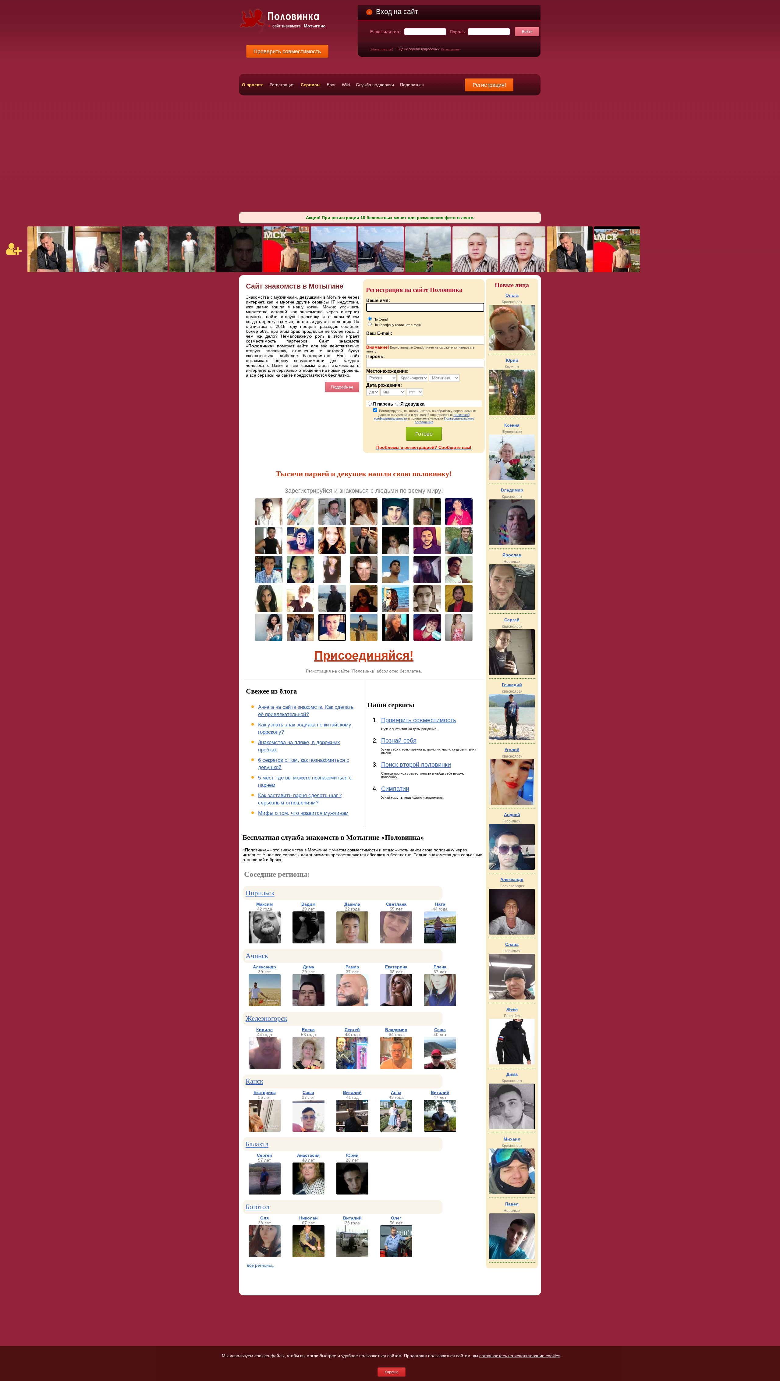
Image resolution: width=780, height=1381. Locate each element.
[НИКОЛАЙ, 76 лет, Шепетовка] (145, 270)
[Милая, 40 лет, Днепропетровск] (97, 270)
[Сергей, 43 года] (352, 1067)
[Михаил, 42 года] (512, 1192)
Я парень (383, 403)
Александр (264, 966)
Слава (512, 944)
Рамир (352, 966)
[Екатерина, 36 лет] (265, 1130)
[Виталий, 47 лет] (440, 1130)
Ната (440, 904)
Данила (352, 904)
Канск (254, 1081)
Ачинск (257, 956)
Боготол (257, 1207)
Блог (331, 84)
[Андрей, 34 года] (512, 868)
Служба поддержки (375, 84)
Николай (308, 1218)
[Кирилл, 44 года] (265, 1067)
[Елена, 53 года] (308, 1067)
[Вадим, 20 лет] (308, 941)
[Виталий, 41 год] (352, 1130)
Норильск (260, 893)
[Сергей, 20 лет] (512, 673)
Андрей (512, 814)
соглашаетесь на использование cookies (519, 1355)
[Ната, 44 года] (440, 941)
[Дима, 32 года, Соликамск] (286, 270)
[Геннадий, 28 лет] (512, 738)
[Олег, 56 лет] (396, 1255)
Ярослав (511, 554)
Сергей (352, 1029)
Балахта (257, 1144)
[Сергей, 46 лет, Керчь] (239, 270)
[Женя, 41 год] (512, 1062)
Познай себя (399, 740)
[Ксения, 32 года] (512, 478)
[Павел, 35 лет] (512, 1257)
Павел (512, 1204)
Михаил (512, 1139)
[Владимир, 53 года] (512, 543)
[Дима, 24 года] (512, 1127)
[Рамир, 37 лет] (352, 1004)
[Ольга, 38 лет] (512, 348)
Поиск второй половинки (416, 764)
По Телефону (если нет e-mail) (397, 325)
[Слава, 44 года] (512, 998)
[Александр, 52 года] (512, 933)
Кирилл (264, 1029)
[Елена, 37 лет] (440, 1004)
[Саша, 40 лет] (440, 1067)
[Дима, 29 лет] (308, 1004)
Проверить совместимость (418, 720)
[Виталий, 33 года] (352, 1255)
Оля (264, 1218)
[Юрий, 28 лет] (352, 1193)
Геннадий (512, 684)
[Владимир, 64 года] (396, 1067)
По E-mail (380, 319)
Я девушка (412, 403)
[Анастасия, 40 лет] (308, 1193)
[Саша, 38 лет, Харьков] (428, 270)
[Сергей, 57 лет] (265, 1193)
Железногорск (266, 1018)
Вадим (308, 904)
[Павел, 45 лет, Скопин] (50, 270)
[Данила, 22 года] (352, 941)
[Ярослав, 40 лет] (512, 608)
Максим (264, 904)
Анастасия (308, 1155)
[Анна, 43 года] (396, 1130)
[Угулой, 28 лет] (512, 803)
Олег (396, 1218)
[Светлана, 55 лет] (396, 941)
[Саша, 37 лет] (308, 1130)
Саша (440, 1029)
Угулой (512, 749)
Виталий (352, 1092)
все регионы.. (260, 1265)
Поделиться (412, 84)
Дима (308, 966)
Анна (396, 1092)
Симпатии (395, 788)
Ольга (512, 295)
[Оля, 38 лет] (265, 1255)
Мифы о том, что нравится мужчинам (303, 813)
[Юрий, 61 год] (512, 413)
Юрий (352, 1155)
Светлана (396, 904)
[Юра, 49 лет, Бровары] (333, 270)
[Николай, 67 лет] (308, 1255)
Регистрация (450, 49)
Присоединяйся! (363, 655)
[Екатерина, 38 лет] (396, 1004)
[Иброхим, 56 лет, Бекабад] (475, 270)
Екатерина (396, 966)
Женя (512, 1009)
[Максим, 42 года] (265, 941)
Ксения (511, 425)
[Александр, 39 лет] (265, 1004)
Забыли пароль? (381, 49)
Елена (440, 966)
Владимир (396, 1029)
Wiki (346, 84)
